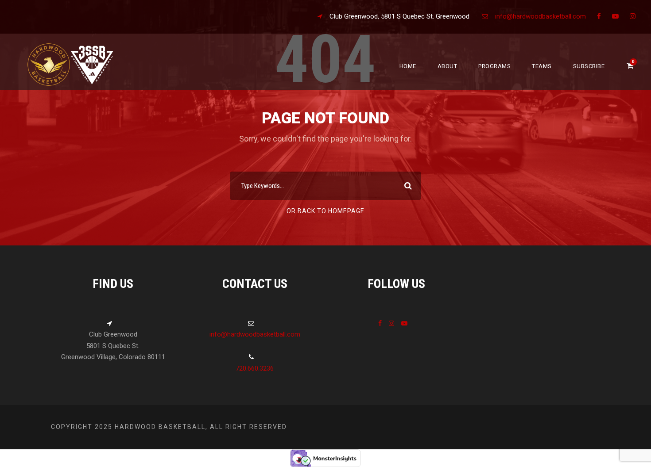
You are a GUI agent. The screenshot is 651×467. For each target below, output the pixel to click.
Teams (542, 66)
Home (407, 66)
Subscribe (589, 66)
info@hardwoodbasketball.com (540, 16)
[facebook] (599, 16)
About (447, 66)
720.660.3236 (255, 368)
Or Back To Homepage (325, 210)
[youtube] (615, 16)
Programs (494, 66)
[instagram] (633, 16)
